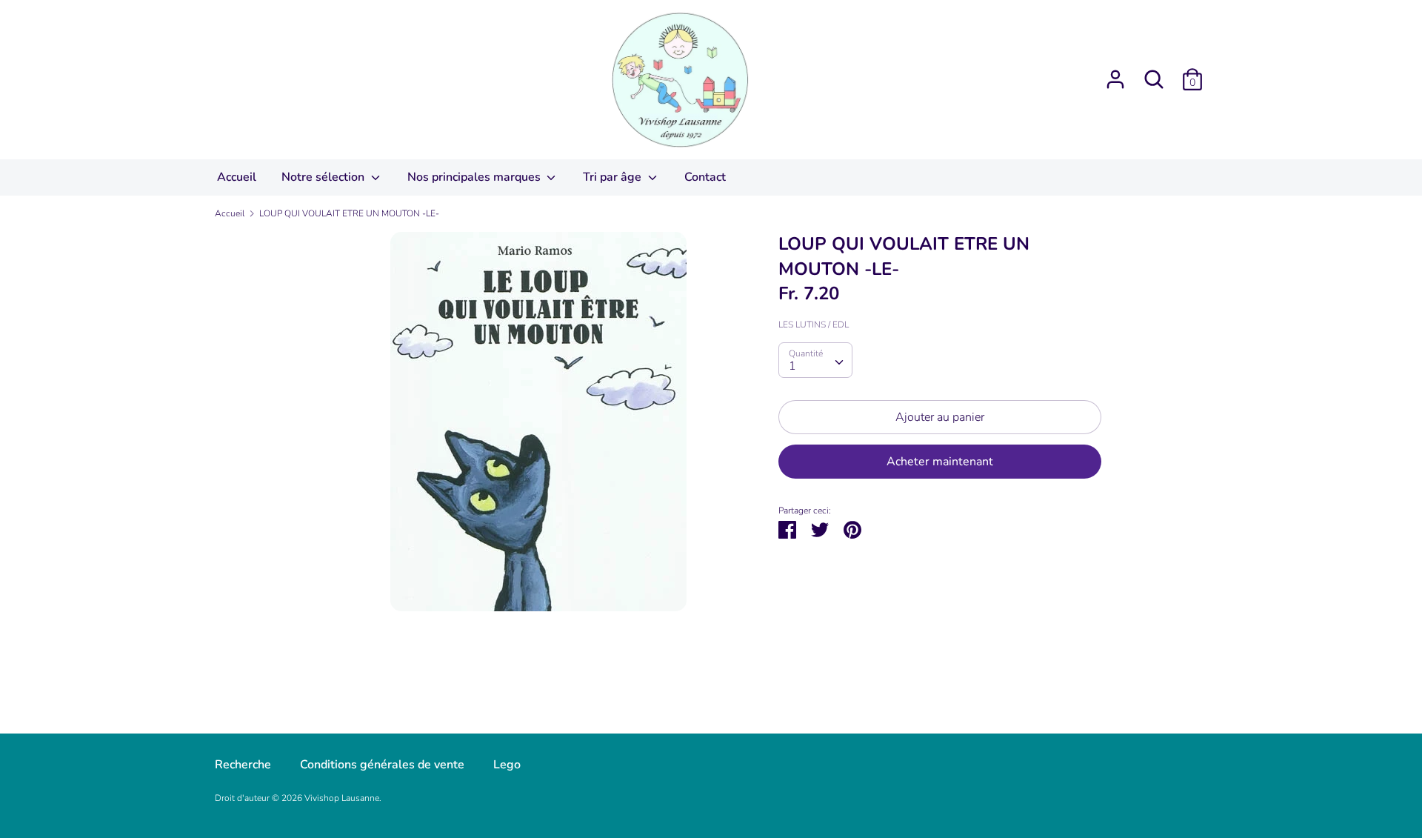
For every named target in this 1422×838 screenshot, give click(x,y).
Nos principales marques (475, 177)
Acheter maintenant (940, 461)
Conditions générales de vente (382, 764)
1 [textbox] (792, 366)
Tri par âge (613, 177)
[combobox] (815, 360)
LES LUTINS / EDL (813, 324)
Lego (507, 764)
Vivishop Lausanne (341, 798)
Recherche (243, 764)
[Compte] (1115, 73)
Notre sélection (324, 177)
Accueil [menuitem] (236, 177)
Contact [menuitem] (705, 177)
